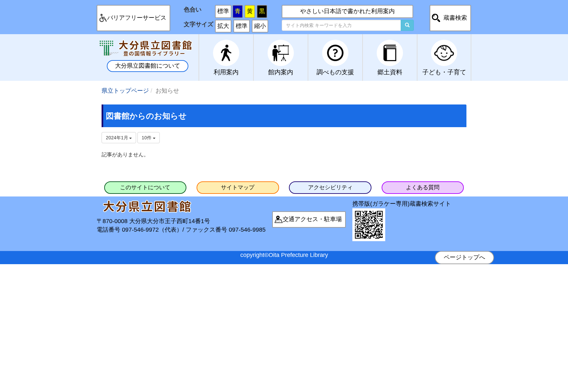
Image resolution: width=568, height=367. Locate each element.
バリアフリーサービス (136, 17)
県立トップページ (125, 90)
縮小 (260, 26)
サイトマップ (237, 187)
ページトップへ (464, 257)
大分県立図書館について (147, 65)
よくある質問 (422, 187)
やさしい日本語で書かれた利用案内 (347, 11)
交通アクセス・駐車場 (312, 219)
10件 (147, 137)
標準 (223, 11)
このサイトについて (145, 187)
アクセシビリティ (330, 187)
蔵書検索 (455, 17)
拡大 (223, 26)
